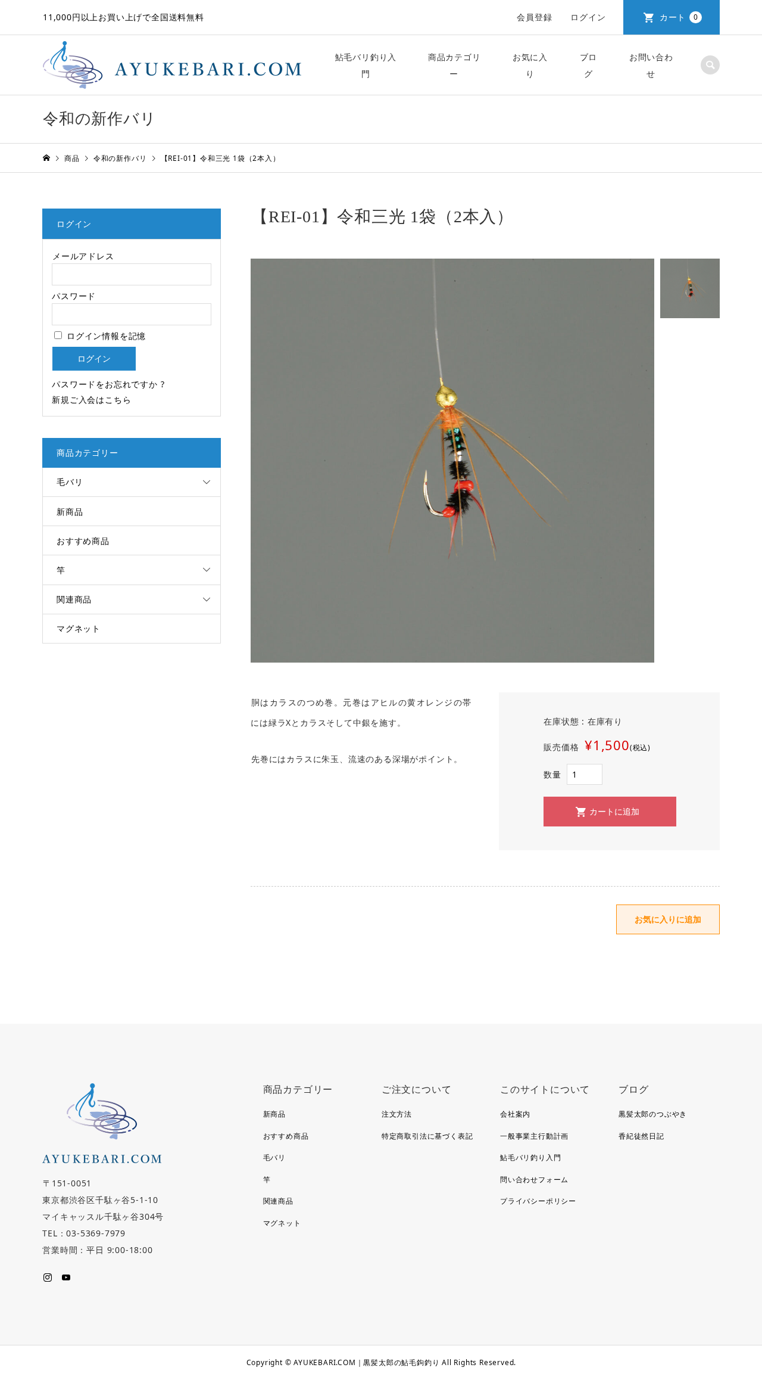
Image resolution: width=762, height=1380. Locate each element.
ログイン (587, 17)
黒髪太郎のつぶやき (653, 1114)
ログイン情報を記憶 (105, 335)
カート (679, 17)
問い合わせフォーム (534, 1179)
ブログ (589, 65)
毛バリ (70, 481)
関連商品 (74, 599)
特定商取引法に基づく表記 (427, 1136)
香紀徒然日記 (641, 1136)
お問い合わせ (651, 65)
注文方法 (397, 1114)
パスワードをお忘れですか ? (108, 384)
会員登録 (534, 17)
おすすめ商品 (83, 540)
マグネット (79, 628)
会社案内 (515, 1114)
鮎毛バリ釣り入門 (366, 65)
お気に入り (530, 65)
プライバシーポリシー (538, 1201)
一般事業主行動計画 (534, 1136)
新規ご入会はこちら (91, 399)
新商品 (70, 511)
